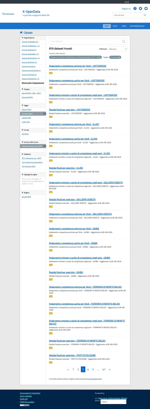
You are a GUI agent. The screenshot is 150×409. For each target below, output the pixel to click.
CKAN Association (27, 402)
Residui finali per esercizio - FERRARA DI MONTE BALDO (77, 340)
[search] (123, 41)
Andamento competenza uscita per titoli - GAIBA (73, 243)
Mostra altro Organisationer (33, 82)
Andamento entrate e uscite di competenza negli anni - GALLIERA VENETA (86, 182)
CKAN (99, 396)
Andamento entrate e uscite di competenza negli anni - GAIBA (79, 258)
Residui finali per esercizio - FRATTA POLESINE (72, 355)
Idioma (97, 400)
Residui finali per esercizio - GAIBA (66, 272)
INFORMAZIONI (137, 26)
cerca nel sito (119, 15)
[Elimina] (100, 57)
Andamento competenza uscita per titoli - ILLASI (73, 139)
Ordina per (103, 49)
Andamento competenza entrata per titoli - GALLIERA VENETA (80, 214)
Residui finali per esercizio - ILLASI (66, 168)
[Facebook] (135, 8)
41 (103, 369)
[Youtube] (146, 8)
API (83, 379)
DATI (107, 26)
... (98, 369)
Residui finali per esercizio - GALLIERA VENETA (72, 199)
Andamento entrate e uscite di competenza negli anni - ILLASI (79, 153)
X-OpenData (36, 13)
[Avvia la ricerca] (145, 15)
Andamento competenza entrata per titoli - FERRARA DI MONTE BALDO (85, 287)
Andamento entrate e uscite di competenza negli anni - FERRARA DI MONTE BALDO (87, 322)
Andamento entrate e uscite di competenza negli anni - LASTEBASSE (83, 95)
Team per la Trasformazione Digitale (112, 398)
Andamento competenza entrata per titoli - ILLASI (74, 124)
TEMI (123, 26)
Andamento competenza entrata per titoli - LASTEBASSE (77, 66)
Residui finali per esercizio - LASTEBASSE (69, 109)
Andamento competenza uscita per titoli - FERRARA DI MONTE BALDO (84, 304)
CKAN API (24, 399)
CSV (51, 73)
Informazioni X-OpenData (30, 393)
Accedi (127, 2)
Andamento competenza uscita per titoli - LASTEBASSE (77, 80)
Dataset (28, 32)
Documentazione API (94, 379)
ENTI (115, 26)
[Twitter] (140, 8)
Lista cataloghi (26, 396)
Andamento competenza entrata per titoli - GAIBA (74, 228)
